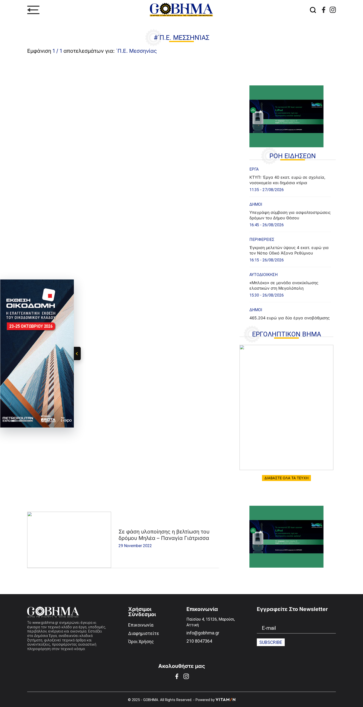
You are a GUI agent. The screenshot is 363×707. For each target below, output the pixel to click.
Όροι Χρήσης (141, 641)
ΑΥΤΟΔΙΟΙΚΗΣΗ (263, 274)
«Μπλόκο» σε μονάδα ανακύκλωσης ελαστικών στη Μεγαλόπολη (283, 285)
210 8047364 (199, 641)
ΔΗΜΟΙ (255, 204)
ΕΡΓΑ (254, 169)
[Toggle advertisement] (77, 353)
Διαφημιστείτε (143, 633)
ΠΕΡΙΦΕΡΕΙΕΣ (261, 239)
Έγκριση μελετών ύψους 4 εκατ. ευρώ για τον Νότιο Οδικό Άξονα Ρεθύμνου (289, 250)
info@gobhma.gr (202, 632)
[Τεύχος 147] (286, 407)
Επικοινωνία (140, 625)
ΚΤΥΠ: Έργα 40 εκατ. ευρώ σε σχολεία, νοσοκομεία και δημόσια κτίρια (287, 180)
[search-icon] (313, 10)
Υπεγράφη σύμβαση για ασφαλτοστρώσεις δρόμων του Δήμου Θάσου (290, 215)
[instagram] (333, 10)
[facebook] (324, 10)
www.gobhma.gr (45, 622)
